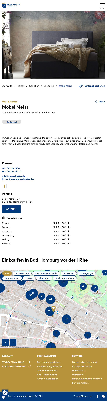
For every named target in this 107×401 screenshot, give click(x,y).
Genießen (34, 85)
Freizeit (21, 85)
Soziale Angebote (65, 278)
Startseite (7, 85)
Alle (7, 273)
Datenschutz (78, 370)
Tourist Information (47, 370)
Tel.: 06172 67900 (11, 168)
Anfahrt (11, 208)
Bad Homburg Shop (47, 374)
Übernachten (12, 278)
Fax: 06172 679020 (11, 171)
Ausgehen (68, 273)
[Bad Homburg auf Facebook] (97, 396)
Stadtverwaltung (13, 362)
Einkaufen (44, 278)
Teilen (101, 101)
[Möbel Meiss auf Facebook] (4, 186)
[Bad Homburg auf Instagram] (103, 396)
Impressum (77, 374)
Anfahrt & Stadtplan (47, 378)
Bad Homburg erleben (48, 362)
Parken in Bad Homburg (84, 362)
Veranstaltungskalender (49, 366)
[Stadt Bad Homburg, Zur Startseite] (11, 5)
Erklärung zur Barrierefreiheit (87, 378)
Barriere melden (80, 382)
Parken (29, 278)
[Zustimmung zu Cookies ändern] (5, 393)
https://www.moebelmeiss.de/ (18, 179)
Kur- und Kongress (13, 366)
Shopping (49, 85)
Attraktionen (22, 273)
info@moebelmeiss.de (13, 176)
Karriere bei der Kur (82, 366)
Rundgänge (86, 273)
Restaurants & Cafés (46, 273)
